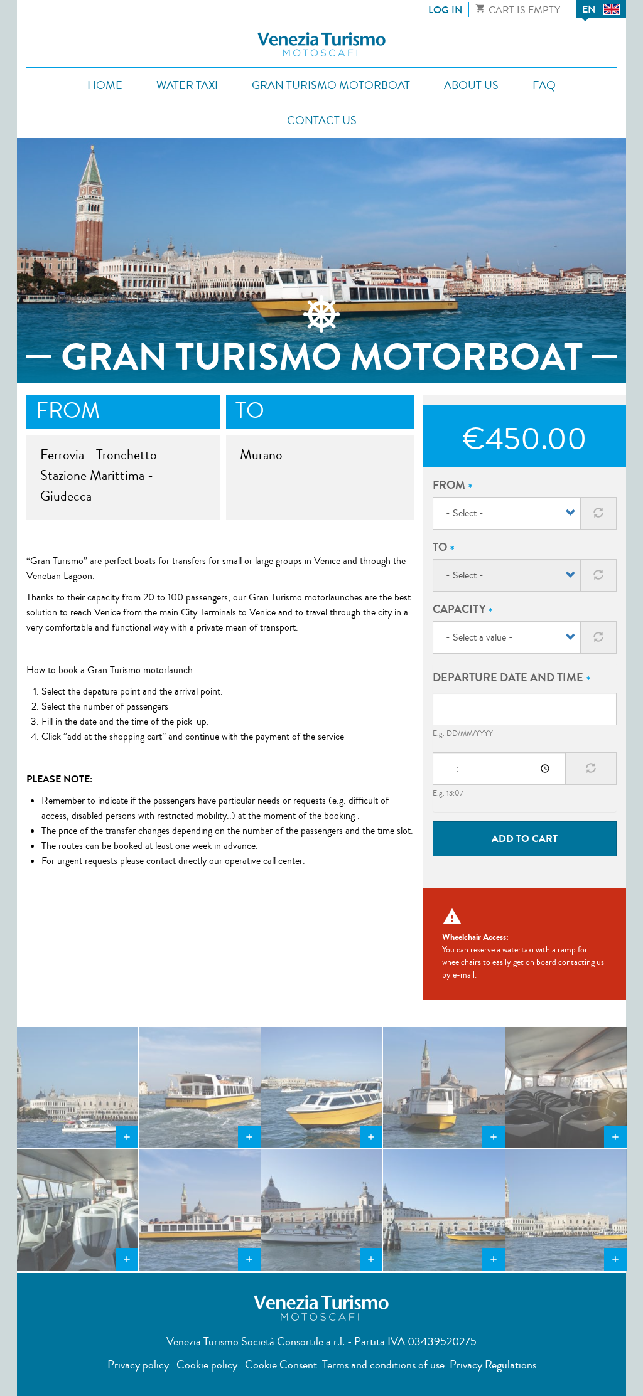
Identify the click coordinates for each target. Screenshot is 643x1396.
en (588, 9)
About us (471, 85)
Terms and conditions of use (383, 1364)
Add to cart (525, 838)
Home (104, 85)
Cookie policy (206, 1364)
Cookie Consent (279, 1364)
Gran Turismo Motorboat (331, 85)
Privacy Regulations (493, 1364)
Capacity (459, 609)
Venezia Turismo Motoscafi (321, 44)
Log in (445, 10)
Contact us (322, 120)
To (440, 547)
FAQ (544, 85)
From (449, 485)
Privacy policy (138, 1364)
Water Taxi (187, 85)
